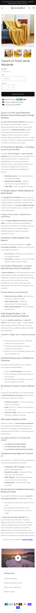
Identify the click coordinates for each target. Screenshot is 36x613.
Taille (2, 75)
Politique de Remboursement (13, 583)
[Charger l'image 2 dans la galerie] (18, 53)
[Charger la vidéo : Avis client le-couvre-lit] (18, 558)
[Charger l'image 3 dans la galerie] (27, 53)
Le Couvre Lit (19, 611)
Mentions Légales (9, 591)
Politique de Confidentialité (12, 587)
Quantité (3, 83)
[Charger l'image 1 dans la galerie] (9, 53)
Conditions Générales (10, 578)
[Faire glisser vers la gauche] (2, 54)
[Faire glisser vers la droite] (34, 54)
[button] (2, 8)
